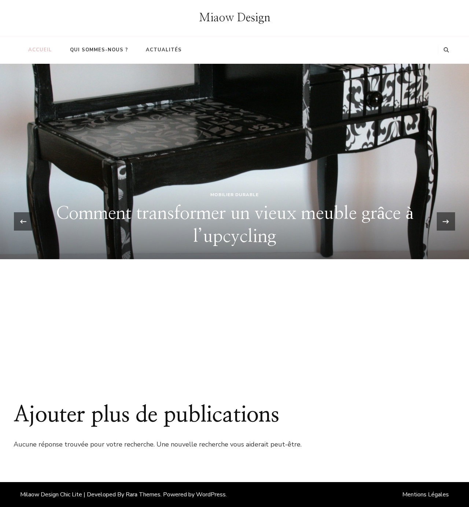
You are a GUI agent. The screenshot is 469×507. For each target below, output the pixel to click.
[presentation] (23, 221)
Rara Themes (143, 495)
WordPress (211, 495)
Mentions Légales (425, 495)
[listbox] (234, 221)
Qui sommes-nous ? (99, 50)
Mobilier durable (234, 195)
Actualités (164, 50)
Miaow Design (234, 17)
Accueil (40, 50)
